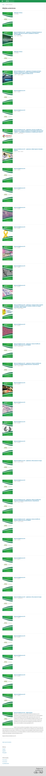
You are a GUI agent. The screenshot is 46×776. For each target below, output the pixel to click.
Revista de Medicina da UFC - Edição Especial (23, 712)
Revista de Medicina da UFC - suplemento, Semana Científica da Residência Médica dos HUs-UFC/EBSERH (27, 344)
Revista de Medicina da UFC (19, 90)
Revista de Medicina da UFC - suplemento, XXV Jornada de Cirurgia (27, 597)
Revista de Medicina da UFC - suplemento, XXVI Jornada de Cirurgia (28, 460)
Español (4, 750)
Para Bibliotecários (5, 763)
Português (4, 752)
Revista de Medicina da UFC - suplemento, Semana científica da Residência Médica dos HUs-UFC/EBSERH (27, 519)
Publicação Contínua (18, 12)
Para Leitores (4, 759)
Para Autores (4, 761)
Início (3, 4)
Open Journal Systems (6, 742)
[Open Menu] (2, 1)
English (3, 749)
